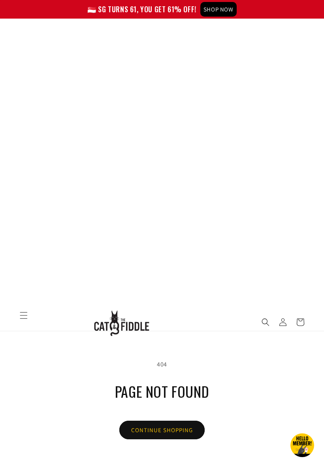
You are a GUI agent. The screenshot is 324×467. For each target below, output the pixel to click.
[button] (23, 315)
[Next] (316, 9)
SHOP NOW (218, 9)
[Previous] (8, 9)
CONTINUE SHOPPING (162, 430)
